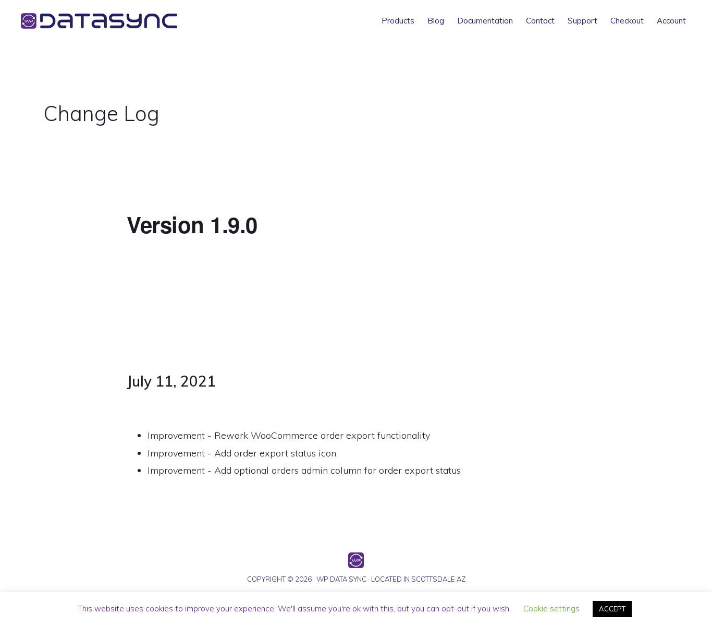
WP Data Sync (114, 21)
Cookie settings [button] (551, 608)
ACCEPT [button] (612, 609)
